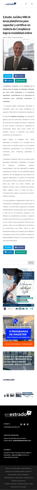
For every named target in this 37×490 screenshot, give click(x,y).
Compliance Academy (17, 116)
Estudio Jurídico (17, 37)
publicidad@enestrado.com (22, 440)
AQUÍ (19, 455)
